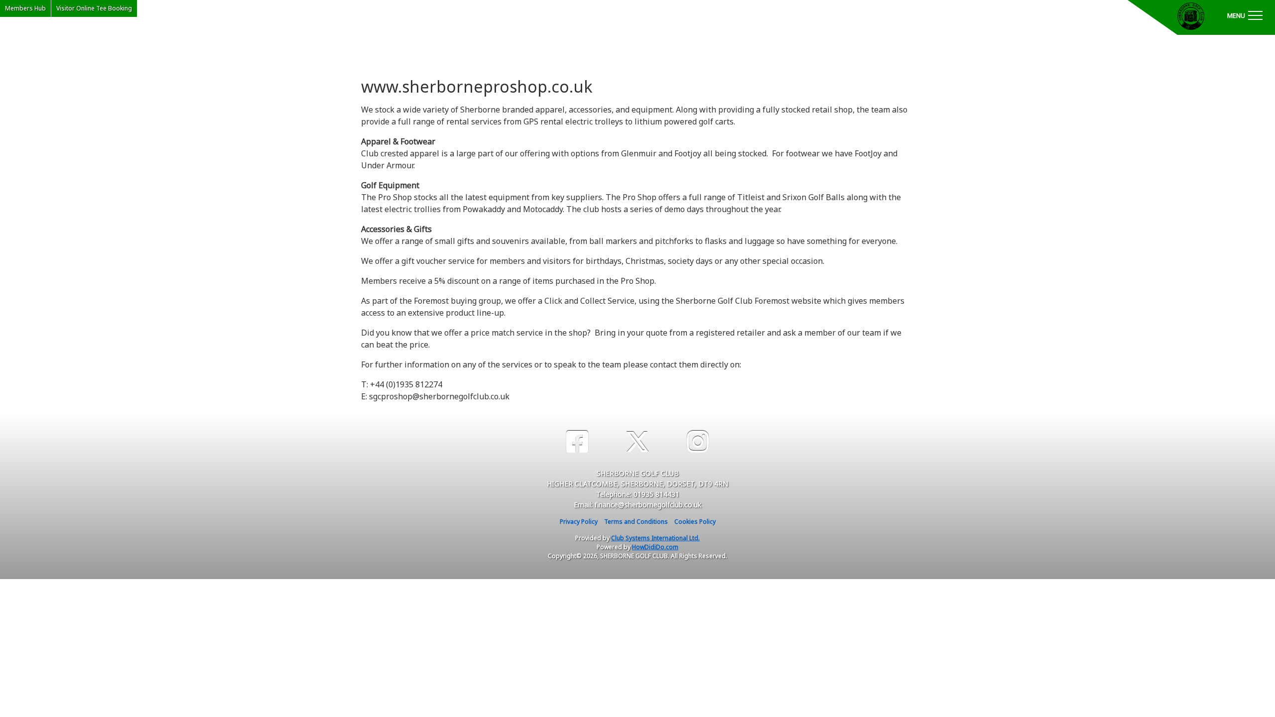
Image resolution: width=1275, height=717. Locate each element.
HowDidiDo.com (655, 547)
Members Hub (25, 8)
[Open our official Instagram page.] (698, 442)
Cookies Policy (695, 521)
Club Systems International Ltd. (655, 538)
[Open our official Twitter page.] (637, 442)
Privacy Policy (579, 521)
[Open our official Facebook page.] (577, 442)
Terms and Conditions (636, 521)
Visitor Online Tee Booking (94, 8)
